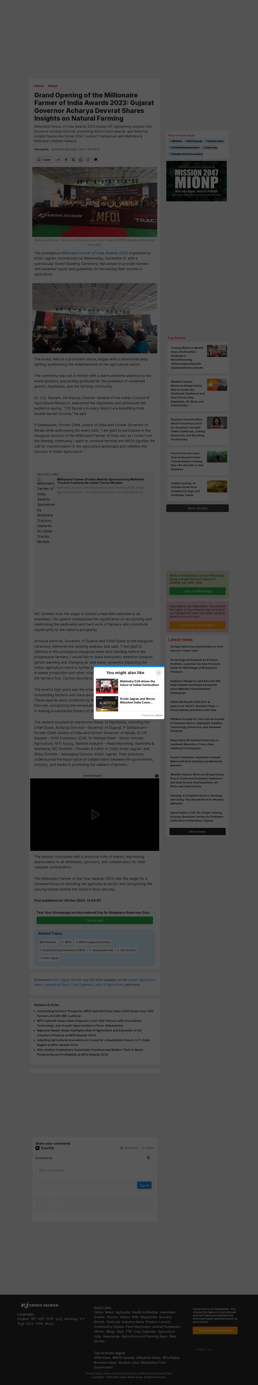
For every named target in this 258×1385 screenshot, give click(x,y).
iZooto (159, 715)
